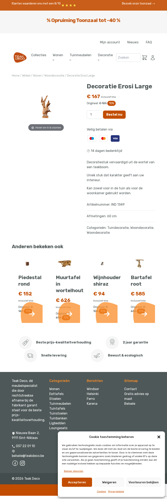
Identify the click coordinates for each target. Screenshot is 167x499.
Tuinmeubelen (60, 404)
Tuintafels (57, 408)
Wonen (37, 75)
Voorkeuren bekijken (144, 482)
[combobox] (128, 57)
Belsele (129, 404)
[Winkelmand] (145, 57)
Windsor (93, 389)
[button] (159, 437)
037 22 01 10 (25, 446)
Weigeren (109, 482)
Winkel (26, 75)
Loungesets (58, 428)
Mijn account (110, 42)
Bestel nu (114, 114)
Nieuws (132, 42)
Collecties (38, 55)
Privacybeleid (116, 491)
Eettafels (56, 394)
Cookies (101, 491)
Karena (92, 404)
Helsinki (93, 394)
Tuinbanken (58, 418)
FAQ (149, 42)
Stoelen (55, 399)
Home (16, 75)
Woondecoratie (54, 75)
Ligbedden (57, 423)
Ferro (91, 399)
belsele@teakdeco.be (27, 456)
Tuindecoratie (118, 228)
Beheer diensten (73, 471)
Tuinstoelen (58, 413)
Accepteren (77, 482)
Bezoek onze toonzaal (137, 3)
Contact (130, 389)
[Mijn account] (152, 57)
